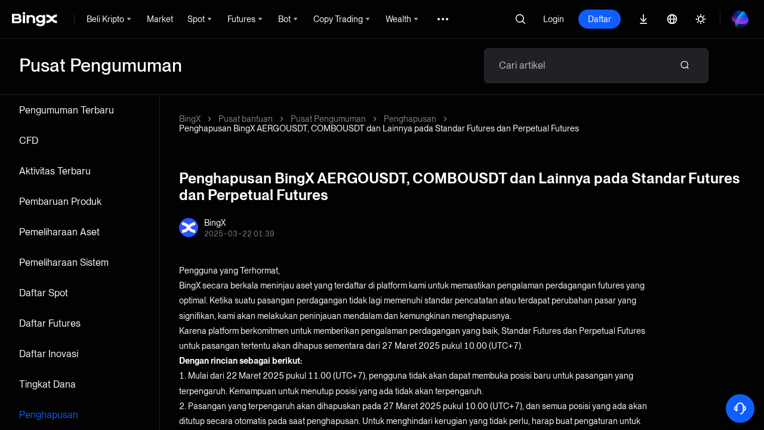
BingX (190, 119)
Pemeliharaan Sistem (64, 262)
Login (553, 19)
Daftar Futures (50, 323)
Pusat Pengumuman (328, 119)
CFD (28, 140)
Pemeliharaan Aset (59, 232)
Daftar (599, 19)
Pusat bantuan (245, 119)
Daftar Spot (43, 293)
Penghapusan (48, 414)
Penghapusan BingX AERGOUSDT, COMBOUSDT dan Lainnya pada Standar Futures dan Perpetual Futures (379, 128)
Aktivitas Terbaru (55, 171)
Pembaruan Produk (60, 201)
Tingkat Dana (47, 384)
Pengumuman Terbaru (66, 110)
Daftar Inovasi (48, 354)
